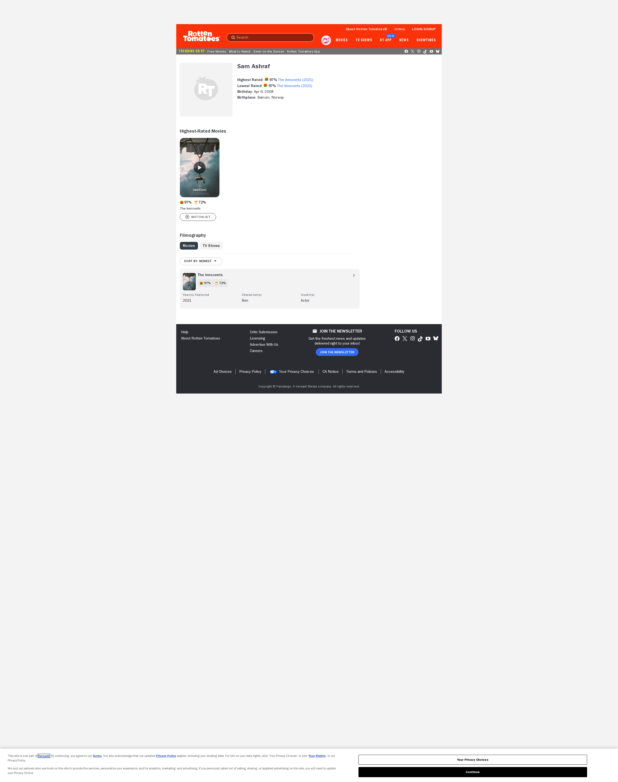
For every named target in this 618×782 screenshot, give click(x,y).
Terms (97, 755)
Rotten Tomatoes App (303, 51)
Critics (399, 29)
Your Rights (317, 755)
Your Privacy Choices (296, 372)
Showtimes (426, 40)
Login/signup (424, 29)
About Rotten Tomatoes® (366, 29)
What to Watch (240, 51)
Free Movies (216, 51)
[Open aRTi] (326, 40)
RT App (385, 40)
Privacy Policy (166, 755)
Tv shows (364, 40)
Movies (342, 40)
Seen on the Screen (268, 51)
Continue (473, 772)
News (404, 40)
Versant (44, 755)
